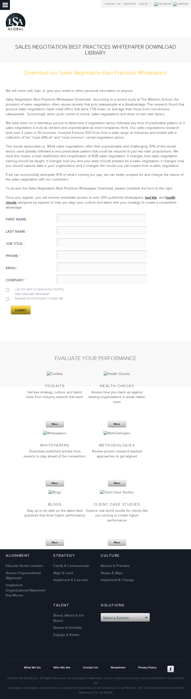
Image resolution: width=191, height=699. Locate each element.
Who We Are (61, 667)
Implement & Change (117, 580)
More (55, 424)
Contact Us (113, 3)
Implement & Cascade (70, 580)
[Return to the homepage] (15, 31)
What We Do (32, 667)
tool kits (151, 197)
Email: (12, 268)
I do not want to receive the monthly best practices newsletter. (39, 291)
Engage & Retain (66, 635)
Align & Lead (63, 573)
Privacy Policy (147, 667)
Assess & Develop (67, 627)
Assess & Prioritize (115, 566)
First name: (17, 219)
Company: (16, 280)
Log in (143, 3)
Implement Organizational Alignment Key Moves (25, 590)
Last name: (17, 231)
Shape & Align (112, 573)
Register (130, 3)
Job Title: (15, 244)
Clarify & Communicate (71, 566)
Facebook (170, 669)
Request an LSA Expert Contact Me (39, 298)
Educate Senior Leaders (24, 566)
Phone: (13, 256)
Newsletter (118, 667)
